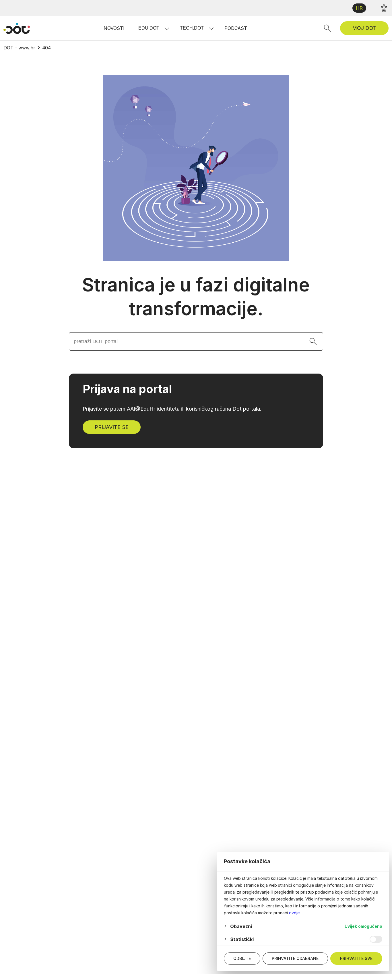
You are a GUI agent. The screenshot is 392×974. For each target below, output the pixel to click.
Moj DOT (364, 28)
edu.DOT (148, 28)
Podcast (235, 28)
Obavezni (241, 926)
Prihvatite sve (356, 958)
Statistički (242, 939)
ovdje (294, 912)
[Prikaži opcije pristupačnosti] (384, 8)
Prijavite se (112, 427)
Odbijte (242, 958)
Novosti (114, 28)
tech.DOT (192, 28)
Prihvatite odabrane (295, 958)
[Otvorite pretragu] (327, 28)
